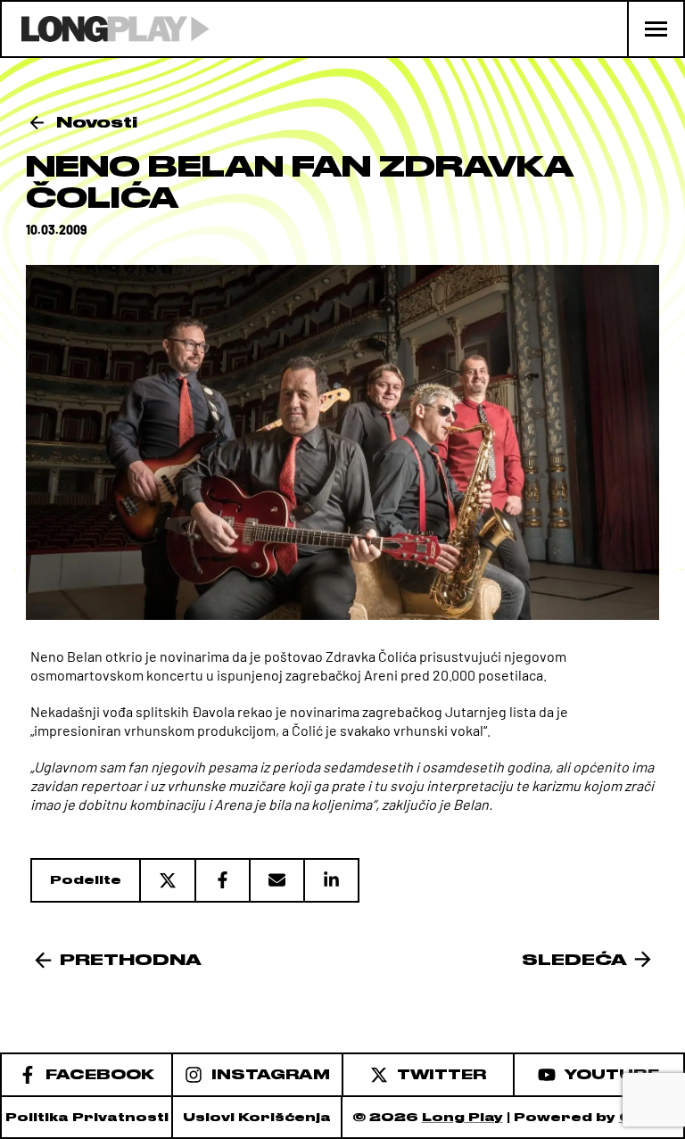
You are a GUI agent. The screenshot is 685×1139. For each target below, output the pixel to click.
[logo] (106, 29)
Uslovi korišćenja (257, 1117)
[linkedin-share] (331, 880)
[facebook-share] (221, 880)
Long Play (462, 1117)
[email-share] (276, 880)
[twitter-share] (166, 880)
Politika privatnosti (87, 1117)
